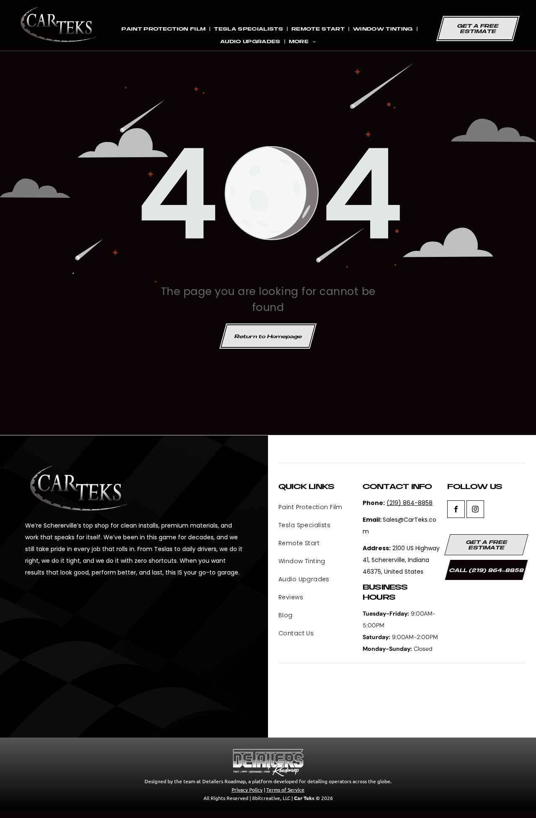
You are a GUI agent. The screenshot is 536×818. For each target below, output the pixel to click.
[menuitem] (164, 29)
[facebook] (456, 510)
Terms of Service (285, 789)
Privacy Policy (247, 789)
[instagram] (475, 510)
